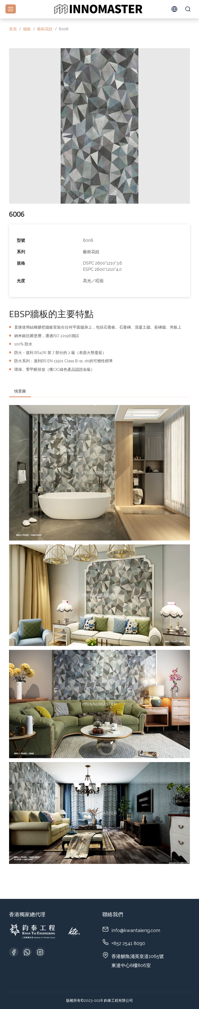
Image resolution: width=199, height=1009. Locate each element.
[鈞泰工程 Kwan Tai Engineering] (98, 9)
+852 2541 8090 (128, 943)
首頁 (13, 29)
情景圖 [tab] (20, 391)
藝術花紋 (45, 29)
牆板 (27, 29)
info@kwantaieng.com (135, 930)
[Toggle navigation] (10, 8)
